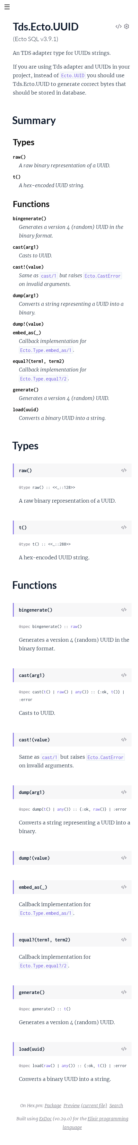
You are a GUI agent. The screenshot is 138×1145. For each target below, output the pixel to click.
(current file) (94, 1105)
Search (116, 1105)
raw (74, 626)
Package (53, 1105)
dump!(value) (28, 324)
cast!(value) (28, 267)
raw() (19, 157)
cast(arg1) (26, 247)
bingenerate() (29, 218)
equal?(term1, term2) (38, 361)
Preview (72, 1105)
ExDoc (45, 1119)
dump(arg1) (26, 295)
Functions (31, 204)
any (78, 692)
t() (17, 177)
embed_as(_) (27, 332)
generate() (26, 389)
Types (23, 142)
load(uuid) (26, 409)
